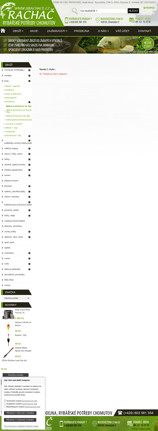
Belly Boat (9, 280)
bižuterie (8, 186)
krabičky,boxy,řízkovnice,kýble (18, 205)
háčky (7, 159)
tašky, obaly (9, 215)
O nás (103, 31)
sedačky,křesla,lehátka (14, 221)
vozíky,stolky (10, 231)
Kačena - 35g (20, 335)
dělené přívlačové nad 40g (18, 116)
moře (6, 264)
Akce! (33, 31)
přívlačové (10, 101)
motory (7, 285)
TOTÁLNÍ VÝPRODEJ (14, 70)
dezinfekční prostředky (14, 274)
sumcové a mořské (13, 124)
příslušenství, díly (13, 135)
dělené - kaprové (12, 86)
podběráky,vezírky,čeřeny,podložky (19, 143)
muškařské (10, 131)
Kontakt (144, 31)
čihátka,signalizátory (13, 170)
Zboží (17, 31)
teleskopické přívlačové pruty (19, 120)
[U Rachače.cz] (6, 13)
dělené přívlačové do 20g (19, 106)
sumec (7, 258)
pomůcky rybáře (11, 210)
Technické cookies (14, 401)
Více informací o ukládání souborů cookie (21, 426)
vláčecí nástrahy (11, 197)
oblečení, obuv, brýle (13, 237)
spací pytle (9, 242)
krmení (7, 175)
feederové (9, 90)
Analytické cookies (14, 404)
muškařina (9, 253)
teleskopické (11, 98)
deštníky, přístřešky (13, 226)
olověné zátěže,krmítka (14, 164)
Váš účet (122, 31)
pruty (6, 81)
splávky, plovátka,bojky (14, 191)
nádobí (7, 248)
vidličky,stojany (11, 148)
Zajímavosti (56, 31)
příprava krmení (11, 180)
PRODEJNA (81, 31)
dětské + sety (11, 128)
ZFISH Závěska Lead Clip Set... (15, 360)
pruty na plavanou (13, 94)
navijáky (8, 75)
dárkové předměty (12, 269)
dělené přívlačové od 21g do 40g (18, 111)
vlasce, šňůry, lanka (13, 154)
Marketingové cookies (15, 407)
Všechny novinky (15, 375)
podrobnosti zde (30, 401)
